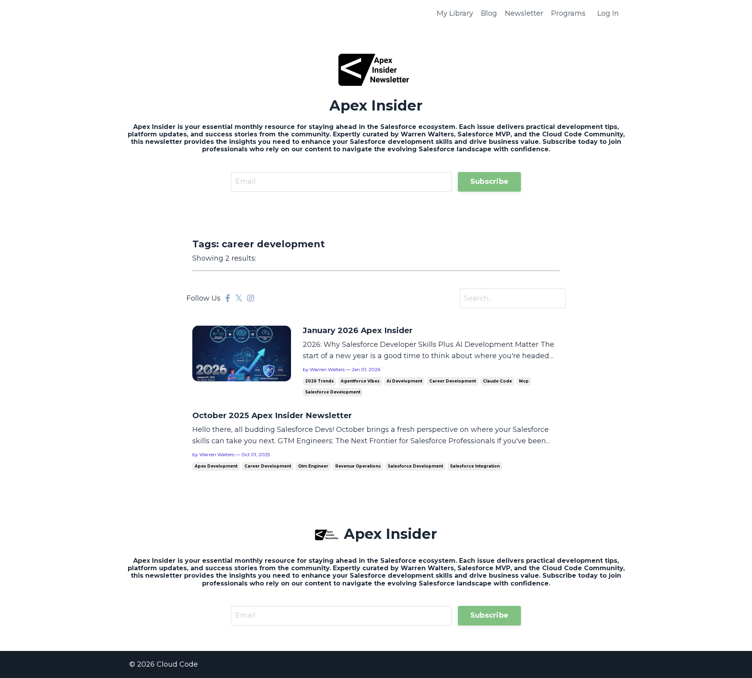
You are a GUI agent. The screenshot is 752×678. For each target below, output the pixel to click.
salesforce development (332, 392)
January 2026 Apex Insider (357, 330)
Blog (489, 13)
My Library (455, 13)
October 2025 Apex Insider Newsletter (272, 415)
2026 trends (319, 381)
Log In (608, 13)
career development (452, 381)
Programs (568, 13)
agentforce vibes (360, 381)
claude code (497, 381)
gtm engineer (313, 466)
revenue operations (358, 466)
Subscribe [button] (489, 181)
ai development (404, 381)
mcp (524, 381)
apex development (216, 466)
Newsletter (524, 13)
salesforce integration (475, 466)
